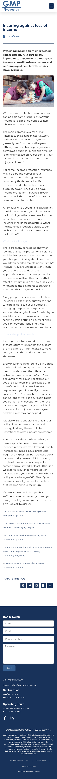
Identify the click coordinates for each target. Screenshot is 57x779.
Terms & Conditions (29, 766)
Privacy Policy (41, 760)
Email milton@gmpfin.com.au (19, 685)
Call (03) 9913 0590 (13, 679)
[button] (51, 6)
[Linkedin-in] (12, 718)
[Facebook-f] (4, 718)
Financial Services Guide (19, 760)
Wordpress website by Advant (29, 772)
